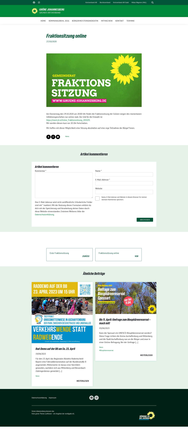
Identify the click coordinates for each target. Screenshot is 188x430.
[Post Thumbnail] (62, 312)
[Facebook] (34, 2)
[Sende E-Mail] (58, 137)
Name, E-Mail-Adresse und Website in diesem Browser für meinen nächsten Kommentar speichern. (124, 198)
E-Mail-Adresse (102, 179)
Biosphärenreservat (106, 350)
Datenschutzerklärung (44, 214)
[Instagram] (39, 2)
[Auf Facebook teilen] (48, 137)
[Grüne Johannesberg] (35, 10)
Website (98, 188)
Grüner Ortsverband (50, 12)
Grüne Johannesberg (51, 9)
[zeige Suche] (152, 2)
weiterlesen (82, 381)
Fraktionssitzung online (118, 255)
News (67, 136)
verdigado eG (69, 414)
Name (98, 171)
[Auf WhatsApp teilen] (53, 137)
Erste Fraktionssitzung (69, 255)
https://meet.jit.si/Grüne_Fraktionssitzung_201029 (68, 120)
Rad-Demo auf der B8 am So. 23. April (55, 349)
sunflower (48, 414)
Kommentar (40, 171)
